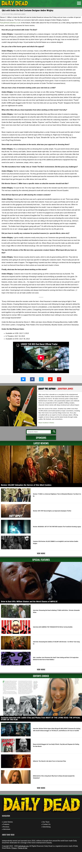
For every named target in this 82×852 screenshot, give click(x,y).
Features (6, 824)
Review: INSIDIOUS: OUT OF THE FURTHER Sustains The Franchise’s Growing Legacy (57, 526)
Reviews (6, 827)
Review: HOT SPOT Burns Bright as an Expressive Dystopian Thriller (52, 511)
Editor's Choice (41, 676)
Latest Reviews (41, 443)
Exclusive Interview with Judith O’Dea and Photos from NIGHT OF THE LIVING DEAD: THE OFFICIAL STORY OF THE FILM (40, 718)
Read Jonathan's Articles (46, 422)
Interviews (6, 829)
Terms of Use (22, 848)
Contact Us (46, 824)
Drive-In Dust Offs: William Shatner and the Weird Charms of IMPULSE (29, 601)
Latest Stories (8, 822)
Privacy (14, 848)
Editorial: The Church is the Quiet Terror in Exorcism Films (49, 761)
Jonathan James (19, 14)
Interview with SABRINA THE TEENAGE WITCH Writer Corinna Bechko (52, 627)
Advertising (46, 827)
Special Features (41, 559)
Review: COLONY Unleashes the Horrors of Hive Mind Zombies (26, 485)
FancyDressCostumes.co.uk (10, 23)
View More (41, 553)
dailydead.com (23, 846)
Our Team (45, 822)
